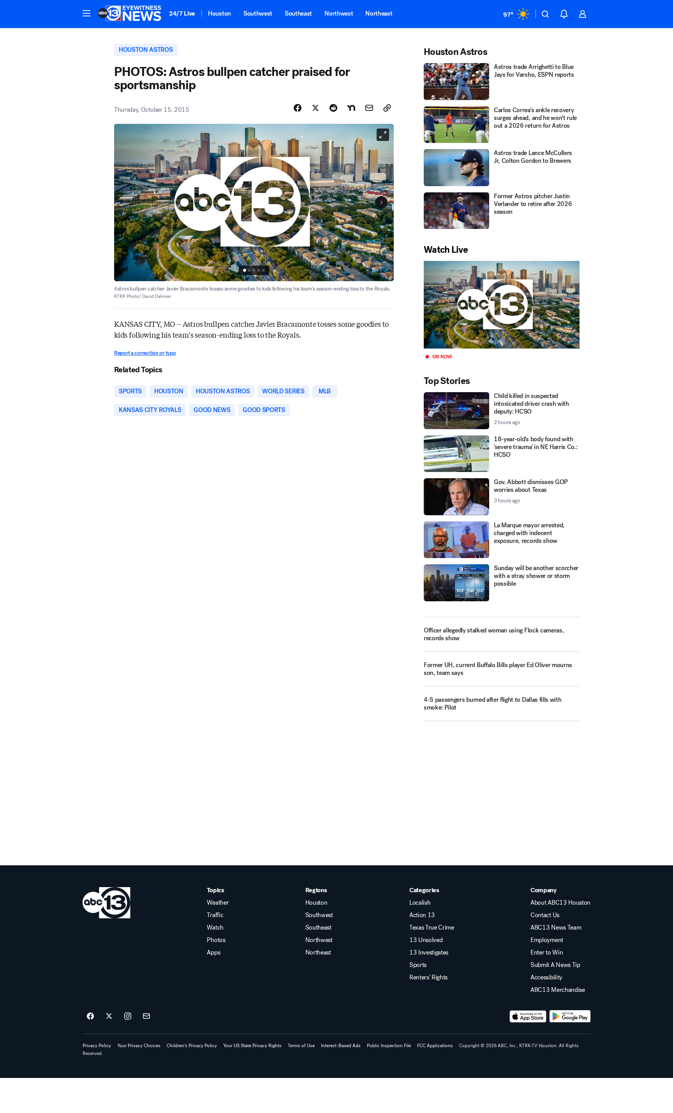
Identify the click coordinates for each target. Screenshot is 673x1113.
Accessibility (546, 977)
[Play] (502, 305)
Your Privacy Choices (138, 1045)
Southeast (298, 13)
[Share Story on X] (315, 107)
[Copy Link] (387, 107)
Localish (419, 903)
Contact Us (544, 915)
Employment (546, 940)
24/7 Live (182, 13)
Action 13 (422, 915)
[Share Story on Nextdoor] (351, 107)
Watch (215, 928)
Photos (216, 940)
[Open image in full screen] (383, 135)
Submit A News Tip (555, 965)
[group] (254, 270)
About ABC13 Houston (560, 903)
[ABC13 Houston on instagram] (128, 1016)
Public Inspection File (389, 1045)
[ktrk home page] (106, 902)
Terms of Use (301, 1045)
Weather (218, 903)
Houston (219, 13)
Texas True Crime (431, 928)
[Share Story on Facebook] (297, 107)
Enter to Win (546, 952)
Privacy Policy (97, 1045)
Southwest (257, 13)
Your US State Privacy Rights (252, 1045)
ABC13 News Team (555, 928)
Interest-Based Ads (341, 1045)
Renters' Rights (428, 977)
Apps (213, 952)
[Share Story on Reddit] (333, 107)
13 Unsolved (425, 940)
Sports (417, 965)
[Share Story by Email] (369, 107)
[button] (86, 13)
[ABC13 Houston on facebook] (90, 1016)
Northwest (338, 13)
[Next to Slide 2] (381, 202)
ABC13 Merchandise (557, 990)
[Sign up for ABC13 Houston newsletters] (146, 1016)
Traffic (215, 915)
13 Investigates (428, 952)
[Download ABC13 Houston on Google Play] (570, 1016)
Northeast (378, 13)
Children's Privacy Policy (192, 1045)
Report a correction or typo (145, 353)
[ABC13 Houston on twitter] (109, 1016)
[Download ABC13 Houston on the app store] (528, 1016)
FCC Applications (435, 1045)
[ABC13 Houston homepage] (129, 14)
